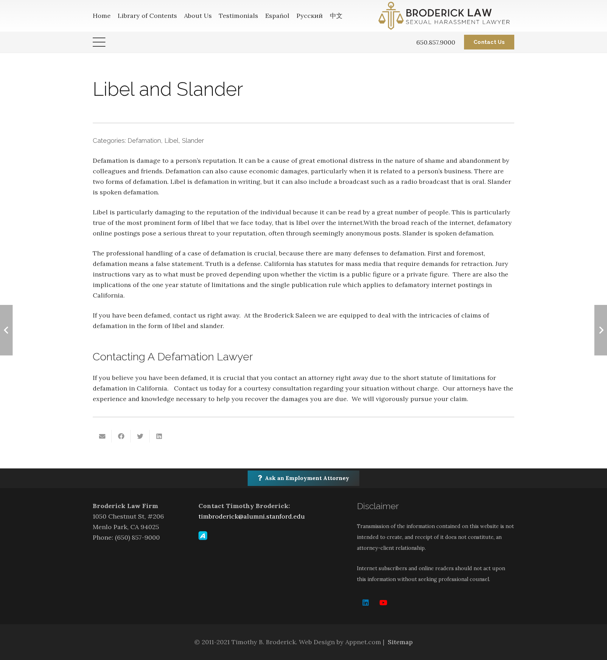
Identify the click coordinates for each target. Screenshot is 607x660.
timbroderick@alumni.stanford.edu (251, 516)
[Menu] (99, 42)
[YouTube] (383, 603)
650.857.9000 (435, 42)
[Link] (446, 16)
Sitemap (400, 642)
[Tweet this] (140, 436)
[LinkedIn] (365, 603)
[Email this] (102, 436)
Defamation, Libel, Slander (166, 140)
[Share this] (121, 436)
